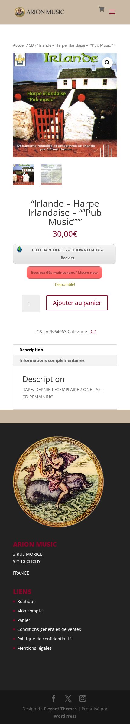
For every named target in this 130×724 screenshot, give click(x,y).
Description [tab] (31, 350)
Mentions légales (34, 648)
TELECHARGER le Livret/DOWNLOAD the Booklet (67, 253)
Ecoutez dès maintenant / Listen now (64, 272)
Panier (23, 620)
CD (31, 45)
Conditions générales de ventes (49, 629)
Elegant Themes (60, 709)
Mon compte (30, 611)
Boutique (26, 601)
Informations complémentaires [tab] (52, 360)
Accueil (19, 45)
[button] (107, 62)
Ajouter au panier (77, 303)
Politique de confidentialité (44, 639)
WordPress (65, 716)
